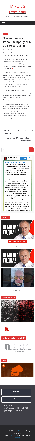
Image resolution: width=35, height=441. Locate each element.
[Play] (18, 230)
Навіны (5, 34)
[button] (20, 246)
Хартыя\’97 (6, 122)
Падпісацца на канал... (19, 242)
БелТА (13, 68)
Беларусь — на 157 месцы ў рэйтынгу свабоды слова (17, 139)
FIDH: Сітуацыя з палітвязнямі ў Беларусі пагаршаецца (18, 132)
